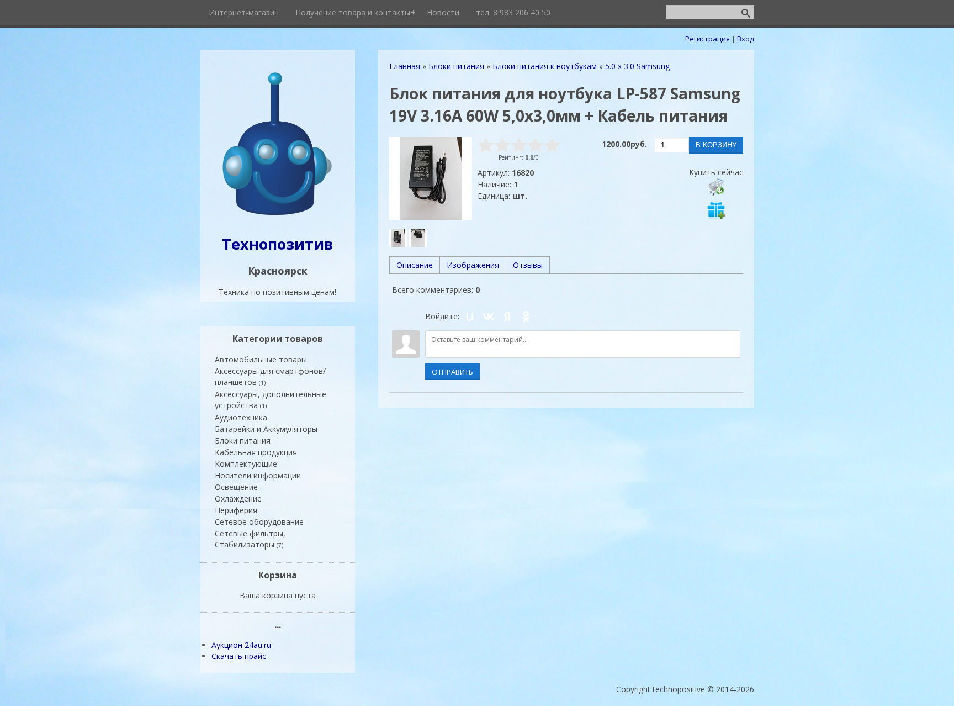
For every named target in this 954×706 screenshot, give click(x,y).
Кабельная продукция (256, 452)
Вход (745, 39)
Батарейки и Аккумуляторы (266, 429)
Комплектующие (246, 464)
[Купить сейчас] (716, 187)
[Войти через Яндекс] (507, 316)
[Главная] (278, 216)
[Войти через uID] (470, 316)
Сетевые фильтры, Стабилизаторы (250, 539)
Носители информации (258, 475)
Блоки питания (243, 440)
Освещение (236, 487)
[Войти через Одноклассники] (526, 316)
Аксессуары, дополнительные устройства (270, 399)
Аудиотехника (241, 417)
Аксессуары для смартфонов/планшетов (270, 376)
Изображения (473, 265)
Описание (414, 265)
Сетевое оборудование (259, 522)
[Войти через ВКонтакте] (488, 316)
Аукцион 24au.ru (241, 645)
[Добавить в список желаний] (716, 210)
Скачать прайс (238, 656)
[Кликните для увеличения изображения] (430, 178)
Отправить (452, 372)
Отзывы (528, 265)
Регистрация (707, 39)
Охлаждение (238, 498)
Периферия (236, 510)
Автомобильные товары (261, 359)
